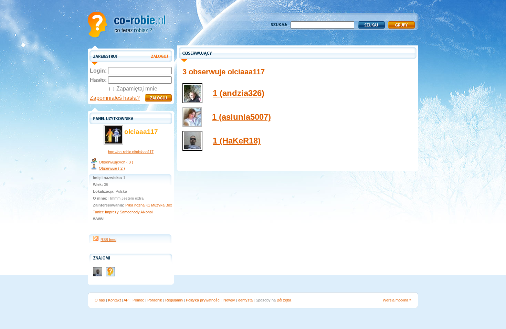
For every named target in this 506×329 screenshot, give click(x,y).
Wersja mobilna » (397, 300)
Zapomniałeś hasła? (115, 98)
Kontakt (114, 300)
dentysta (245, 300)
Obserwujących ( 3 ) (116, 162)
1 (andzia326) (238, 93)
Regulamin (174, 300)
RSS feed (108, 239)
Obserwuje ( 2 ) (112, 168)
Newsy (229, 300)
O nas (100, 300)
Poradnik (154, 300)
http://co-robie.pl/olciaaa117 (131, 152)
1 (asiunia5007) (241, 116)
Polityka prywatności (203, 300)
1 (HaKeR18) (237, 140)
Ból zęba (284, 300)
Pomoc (138, 300)
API (126, 300)
